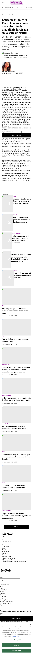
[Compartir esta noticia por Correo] (17, 75)
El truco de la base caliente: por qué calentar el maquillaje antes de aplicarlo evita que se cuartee (16, 369)
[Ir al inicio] (16, 533)
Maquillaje (12, 15)
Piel (22, 7)
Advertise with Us (7, 560)
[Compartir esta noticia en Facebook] (8, 75)
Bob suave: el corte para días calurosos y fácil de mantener (21, 219)
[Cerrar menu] (2, 574)
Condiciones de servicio (12, 141)
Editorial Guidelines (8, 558)
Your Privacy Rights (16, 640)
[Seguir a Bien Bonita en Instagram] (11, 606)
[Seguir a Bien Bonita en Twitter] (6, 606)
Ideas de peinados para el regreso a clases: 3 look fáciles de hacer (22, 201)
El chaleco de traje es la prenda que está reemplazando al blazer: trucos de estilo (16, 457)
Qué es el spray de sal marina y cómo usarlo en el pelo (22, 275)
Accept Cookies (16, 650)
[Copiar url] (6, 80)
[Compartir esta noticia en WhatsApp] (4, 75)
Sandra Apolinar (10, 71)
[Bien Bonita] (16, 3)
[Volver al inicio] (6, 569)
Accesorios (16, 233)
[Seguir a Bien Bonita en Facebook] (2, 606)
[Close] (31, 624)
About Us (5, 553)
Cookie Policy (16, 636)
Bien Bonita (5, 15)
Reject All (16, 645)
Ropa (4, 452)
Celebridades (7, 7)
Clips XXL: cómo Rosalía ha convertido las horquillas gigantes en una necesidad (16, 515)
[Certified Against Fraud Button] (8, 563)
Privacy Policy (6, 556)
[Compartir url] (4, 84)
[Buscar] (2, 581)
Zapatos (5, 423)
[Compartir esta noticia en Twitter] (13, 75)
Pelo (16, 7)
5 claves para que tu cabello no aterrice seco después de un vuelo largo (15, 310)
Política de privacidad (14, 140)
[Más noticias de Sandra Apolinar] (6, 62)
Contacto (5, 555)
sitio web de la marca (18, 177)
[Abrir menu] (3, 3)
